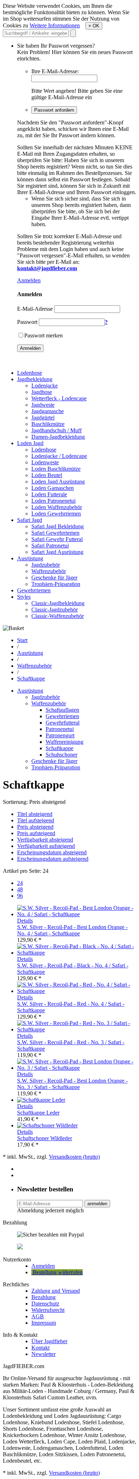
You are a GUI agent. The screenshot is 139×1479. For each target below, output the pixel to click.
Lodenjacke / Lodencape (59, 456)
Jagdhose (41, 392)
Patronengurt (60, 735)
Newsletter (43, 1354)
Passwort (27, 322)
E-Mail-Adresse (35, 309)
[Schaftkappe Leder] (41, 1100)
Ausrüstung (30, 558)
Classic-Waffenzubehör (57, 616)
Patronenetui (60, 729)
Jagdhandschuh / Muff (56, 430)
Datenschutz (45, 1304)
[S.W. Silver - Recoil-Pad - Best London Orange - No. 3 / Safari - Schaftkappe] (76, 1068)
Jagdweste (43, 405)
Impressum (43, 1323)
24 (20, 883)
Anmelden (29, 280)
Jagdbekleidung (34, 379)
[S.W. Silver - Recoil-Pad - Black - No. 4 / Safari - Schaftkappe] (76, 953)
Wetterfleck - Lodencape (59, 398)
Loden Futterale (49, 494)
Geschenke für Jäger (54, 578)
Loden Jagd (30, 443)
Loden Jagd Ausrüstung (58, 482)
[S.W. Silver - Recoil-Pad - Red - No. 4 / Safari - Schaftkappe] (76, 991)
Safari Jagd (29, 520)
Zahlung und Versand (55, 1291)
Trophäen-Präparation (55, 584)
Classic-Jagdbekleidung (57, 603)
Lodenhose (29, 373)
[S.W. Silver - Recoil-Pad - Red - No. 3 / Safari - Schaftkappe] (76, 1029)
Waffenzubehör (48, 571)
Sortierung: (15, 802)
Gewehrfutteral (62, 723)
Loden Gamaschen (52, 488)
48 (20, 889)
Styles (24, 597)
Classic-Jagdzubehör (54, 610)
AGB (37, 1316)
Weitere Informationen (55, 25)
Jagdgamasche (47, 411)
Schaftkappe (31, 679)
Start (22, 640)
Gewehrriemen (34, 590)
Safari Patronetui (50, 546)
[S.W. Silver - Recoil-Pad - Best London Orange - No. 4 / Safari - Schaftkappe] (76, 914)
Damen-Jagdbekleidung (58, 437)
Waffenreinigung (64, 742)
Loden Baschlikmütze (56, 469)
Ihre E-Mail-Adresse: (55, 71)
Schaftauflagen (62, 710)
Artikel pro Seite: (22, 871)
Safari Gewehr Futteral (57, 539)
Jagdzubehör (45, 565)
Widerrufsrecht (48, 1310)
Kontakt (40, 1348)
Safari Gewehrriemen (55, 533)
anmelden (97, 1203)
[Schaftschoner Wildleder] (47, 1125)
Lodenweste (45, 462)
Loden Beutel (46, 475)
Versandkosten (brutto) (74, 1157)
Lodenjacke (44, 386)
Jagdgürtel (43, 418)
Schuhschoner (61, 755)
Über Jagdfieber (49, 1341)
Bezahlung (43, 1297)
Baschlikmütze (48, 424)
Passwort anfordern (54, 110)
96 (20, 896)
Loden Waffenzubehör (56, 507)
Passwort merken (43, 335)
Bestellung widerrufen (57, 1272)
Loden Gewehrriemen (56, 514)
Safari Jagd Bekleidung (57, 526)
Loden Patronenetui (53, 501)
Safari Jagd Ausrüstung (57, 552)
